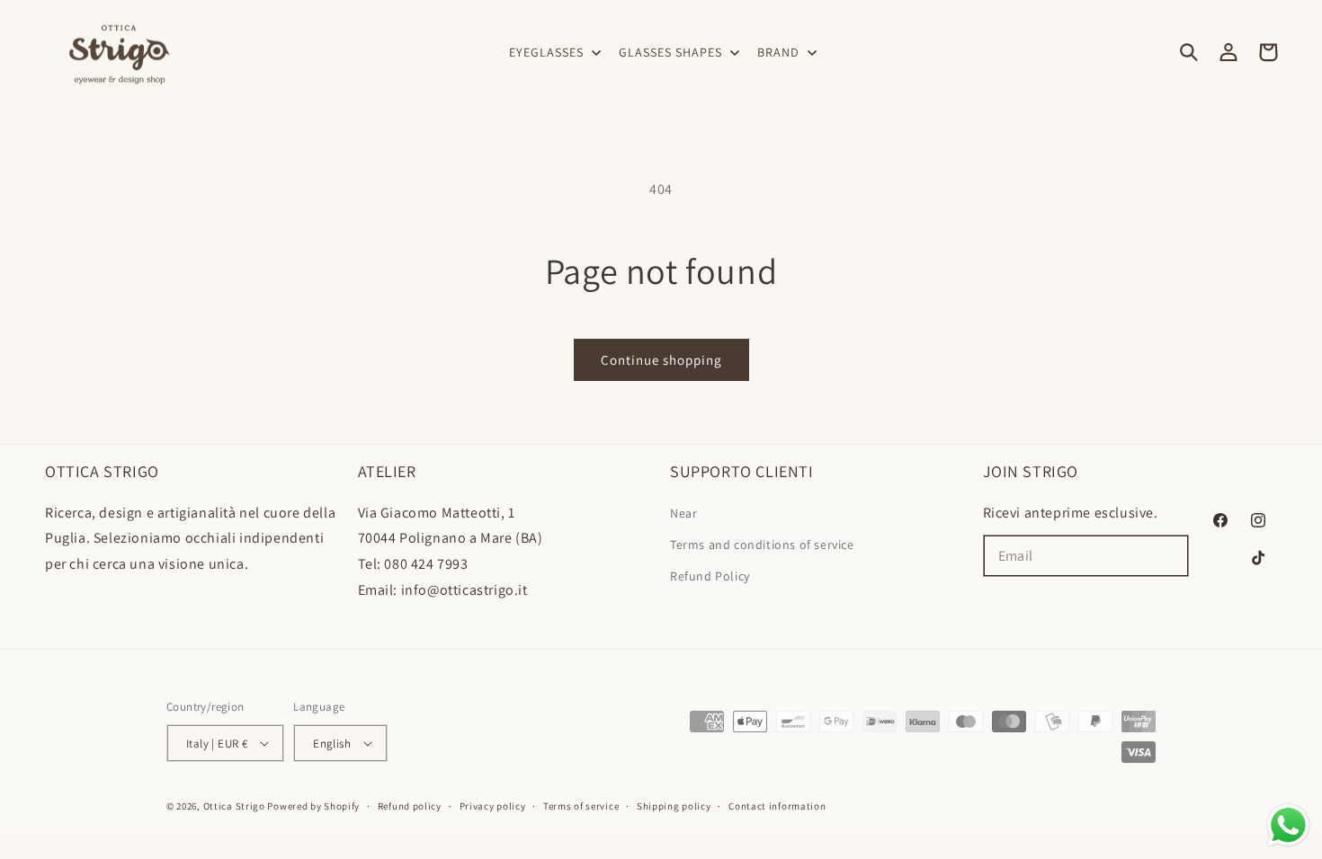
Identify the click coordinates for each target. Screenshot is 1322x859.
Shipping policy (674, 806)
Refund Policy (710, 576)
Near (683, 513)
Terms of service (581, 806)
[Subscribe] (1168, 556)
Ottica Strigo (234, 806)
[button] (553, 52)
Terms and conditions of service (762, 544)
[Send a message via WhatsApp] (1288, 825)
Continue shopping (661, 359)
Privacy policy (493, 806)
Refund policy (410, 806)
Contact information (777, 806)
